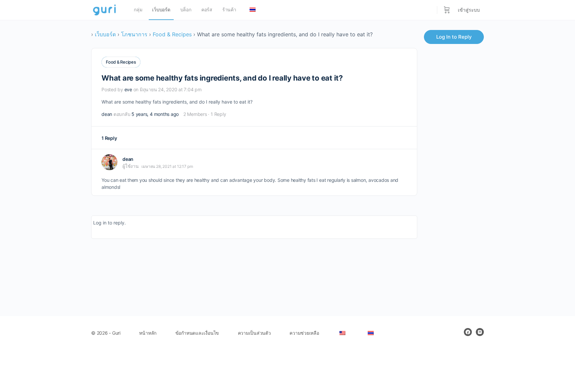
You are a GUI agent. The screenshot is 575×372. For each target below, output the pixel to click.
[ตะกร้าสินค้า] (447, 10)
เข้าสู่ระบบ (469, 10)
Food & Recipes (172, 34)
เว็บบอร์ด (105, 34)
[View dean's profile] (109, 162)
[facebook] (468, 332)
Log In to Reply (454, 37)
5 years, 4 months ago (155, 114)
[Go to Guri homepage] (105, 9)
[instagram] (480, 332)
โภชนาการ (134, 34)
